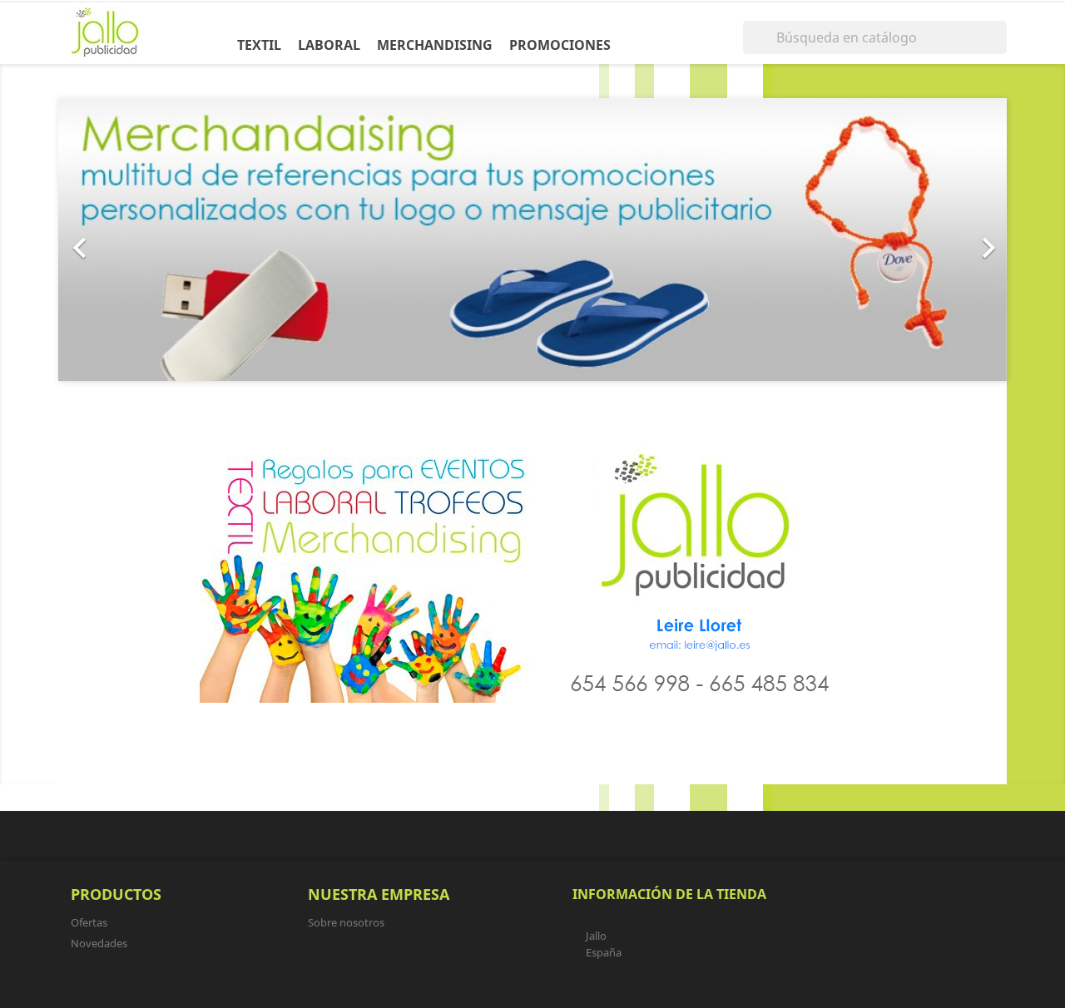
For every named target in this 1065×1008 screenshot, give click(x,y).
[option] (532, 239)
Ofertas (89, 922)
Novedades (99, 943)
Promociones (560, 45)
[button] (129, 239)
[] (1000, 49)
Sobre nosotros (346, 922)
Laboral (329, 45)
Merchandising (435, 45)
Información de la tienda (669, 894)
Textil (259, 45)
